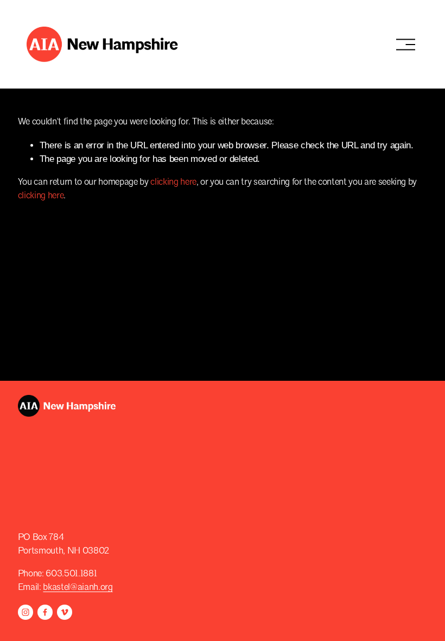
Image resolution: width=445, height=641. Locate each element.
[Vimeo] (64, 612)
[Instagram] (25, 612)
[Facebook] (45, 612)
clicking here (173, 182)
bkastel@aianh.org (77, 587)
